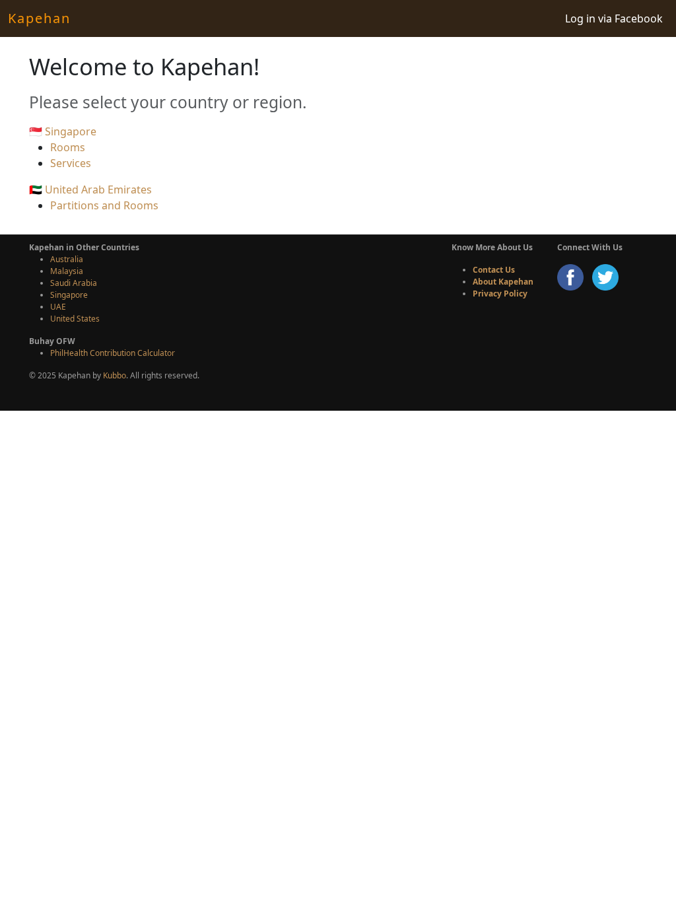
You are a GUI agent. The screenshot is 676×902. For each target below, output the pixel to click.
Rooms (67, 147)
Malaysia (66, 271)
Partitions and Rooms (104, 205)
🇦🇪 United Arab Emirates (90, 189)
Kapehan (39, 18)
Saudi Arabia (73, 283)
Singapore (69, 294)
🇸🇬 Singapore (62, 131)
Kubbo (114, 375)
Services (70, 163)
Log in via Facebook (614, 18)
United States (75, 318)
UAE (58, 306)
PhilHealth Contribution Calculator (112, 353)
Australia (66, 259)
